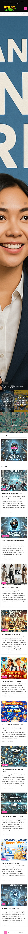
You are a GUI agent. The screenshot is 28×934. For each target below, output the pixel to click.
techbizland (5, 387)
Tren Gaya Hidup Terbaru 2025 (14, 423)
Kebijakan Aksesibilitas (20, 1)
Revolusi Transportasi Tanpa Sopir (12, 493)
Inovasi (4, 720)
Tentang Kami (17, 3)
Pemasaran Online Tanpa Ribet (11, 863)
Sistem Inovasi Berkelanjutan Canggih (13, 724)
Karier (5, 383)
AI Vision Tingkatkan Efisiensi (10, 908)
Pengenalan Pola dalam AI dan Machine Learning (7, 401)
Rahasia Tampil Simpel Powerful (22, 13)
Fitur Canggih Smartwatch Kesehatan (13, 540)
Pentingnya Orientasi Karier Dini (11, 681)
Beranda (4, 1)
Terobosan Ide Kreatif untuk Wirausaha (21, 401)
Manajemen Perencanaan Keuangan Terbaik (12, 770)
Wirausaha (21, 397)
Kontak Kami (10, 3)
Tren (14, 419)
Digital (4, 812)
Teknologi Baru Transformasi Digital (12, 816)
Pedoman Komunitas (11, 1)
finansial (5, 765)
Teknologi (5, 536)
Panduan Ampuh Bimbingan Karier (12, 386)
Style (14, 448)
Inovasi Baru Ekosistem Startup (11, 634)
